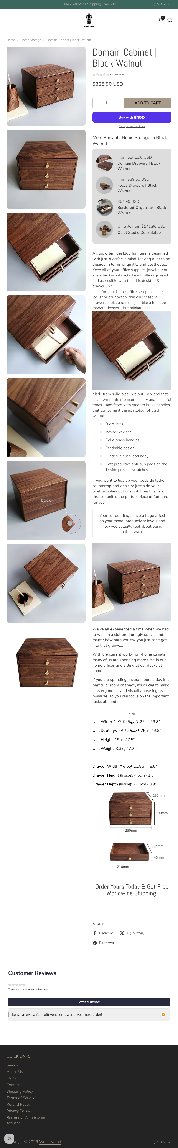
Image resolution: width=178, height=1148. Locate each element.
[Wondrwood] (89, 19)
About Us (15, 1071)
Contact (13, 1084)
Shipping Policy (20, 1091)
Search (12, 1065)
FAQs (11, 1078)
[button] (169, 20)
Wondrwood (50, 1141)
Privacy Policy (18, 1111)
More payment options (132, 126)
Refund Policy (18, 1104)
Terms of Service (21, 1098)
